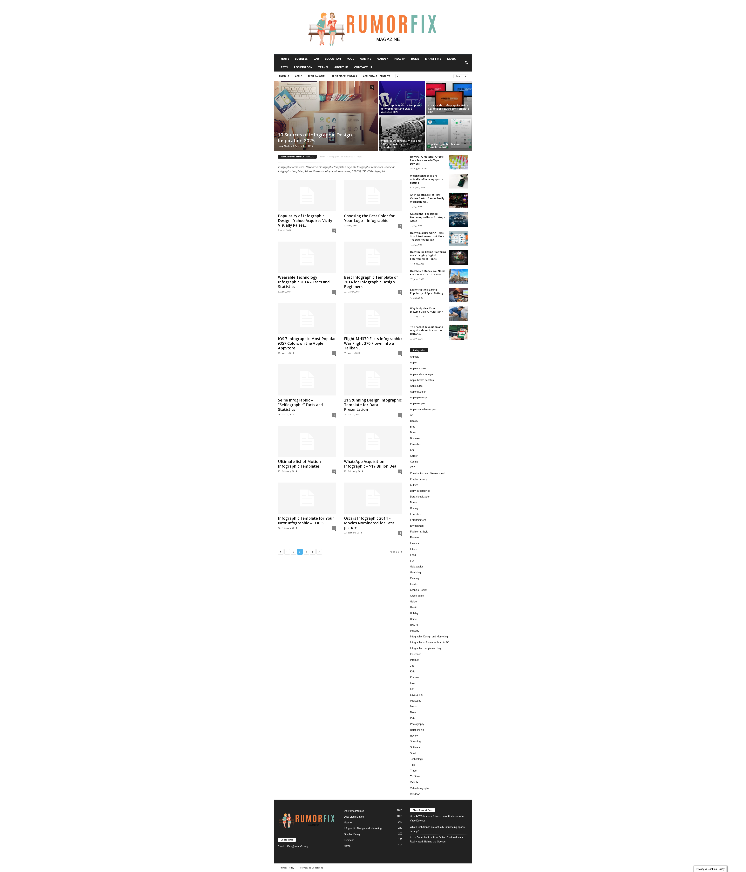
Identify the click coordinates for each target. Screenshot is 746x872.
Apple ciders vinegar (344, 76)
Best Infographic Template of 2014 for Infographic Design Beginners (371, 282)
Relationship (417, 729)
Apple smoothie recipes (423, 409)
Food (350, 58)
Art (411, 415)
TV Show (415, 776)
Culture (414, 485)
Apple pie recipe (419, 397)
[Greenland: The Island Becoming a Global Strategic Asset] (458, 219)
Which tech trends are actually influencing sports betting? (426, 179)
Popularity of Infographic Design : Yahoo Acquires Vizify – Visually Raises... (306, 220)
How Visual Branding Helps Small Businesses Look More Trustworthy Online (427, 236)
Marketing (433, 58)
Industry (414, 630)
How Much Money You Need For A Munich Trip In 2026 (427, 272)
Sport (413, 753)
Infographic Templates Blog (341, 156)
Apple (298, 76)
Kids (412, 671)
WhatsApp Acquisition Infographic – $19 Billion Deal (370, 464)
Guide (413, 601)
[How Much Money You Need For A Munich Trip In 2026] (458, 276)
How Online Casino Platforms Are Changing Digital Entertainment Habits (428, 255)
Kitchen (414, 677)
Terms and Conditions (311, 867)
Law (412, 683)
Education (333, 58)
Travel (323, 67)
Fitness (414, 549)
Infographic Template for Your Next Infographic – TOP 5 (306, 520)
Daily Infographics (420, 490)
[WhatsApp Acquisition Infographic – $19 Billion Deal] (373, 441)
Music (451, 58)
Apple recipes (417, 403)
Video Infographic (420, 788)
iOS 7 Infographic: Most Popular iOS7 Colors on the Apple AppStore (307, 343)
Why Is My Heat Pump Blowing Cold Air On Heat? (426, 309)
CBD (412, 467)
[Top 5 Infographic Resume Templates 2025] (449, 133)
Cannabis (415, 444)
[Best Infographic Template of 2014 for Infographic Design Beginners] (373, 257)
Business (301, 58)
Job (412, 665)
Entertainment (418, 519)
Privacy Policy (287, 867)
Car (316, 58)
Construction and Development (427, 473)
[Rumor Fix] (373, 27)
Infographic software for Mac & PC (429, 642)
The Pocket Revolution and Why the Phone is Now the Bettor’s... (426, 330)
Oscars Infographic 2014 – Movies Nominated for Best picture (369, 523)
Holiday (414, 613)
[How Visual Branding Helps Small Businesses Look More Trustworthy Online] (458, 238)
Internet (414, 659)
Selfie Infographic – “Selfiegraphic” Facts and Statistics (300, 405)
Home (285, 58)
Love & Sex (416, 694)
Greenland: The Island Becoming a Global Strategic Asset (428, 217)
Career (413, 455)
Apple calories (317, 76)
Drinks (413, 502)
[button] (466, 63)
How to (414, 624)
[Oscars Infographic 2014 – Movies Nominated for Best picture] (373, 498)
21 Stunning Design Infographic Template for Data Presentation (373, 405)
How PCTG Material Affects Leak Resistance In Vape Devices (427, 160)
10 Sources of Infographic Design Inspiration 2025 (315, 137)
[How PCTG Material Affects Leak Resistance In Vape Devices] (458, 162)
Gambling (415, 572)
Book (413, 432)
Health (399, 58)
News (413, 712)
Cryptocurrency (418, 479)
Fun (412, 560)
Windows (415, 794)
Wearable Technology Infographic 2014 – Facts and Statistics (304, 282)
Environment (417, 525)
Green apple (417, 595)
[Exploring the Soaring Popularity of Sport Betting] (458, 295)
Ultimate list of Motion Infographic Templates (299, 464)
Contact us (363, 67)
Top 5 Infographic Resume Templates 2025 (444, 145)
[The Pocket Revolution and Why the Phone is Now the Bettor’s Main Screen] (458, 332)
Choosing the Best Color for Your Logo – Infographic (369, 218)
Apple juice (416, 385)
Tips (412, 764)
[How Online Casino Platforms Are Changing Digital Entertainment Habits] (458, 257)
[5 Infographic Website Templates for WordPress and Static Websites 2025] (402, 98)
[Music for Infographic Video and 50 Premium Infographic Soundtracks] (402, 133)
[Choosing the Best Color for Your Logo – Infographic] (373, 195)
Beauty (414, 420)
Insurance (415, 654)
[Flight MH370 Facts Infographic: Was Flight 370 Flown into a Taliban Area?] (373, 318)
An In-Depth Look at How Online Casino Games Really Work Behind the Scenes (437, 839)
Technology (303, 67)
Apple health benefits (376, 76)
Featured (415, 537)
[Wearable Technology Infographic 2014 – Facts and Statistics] (307, 257)
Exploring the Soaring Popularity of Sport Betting (426, 291)
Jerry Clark (284, 146)
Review (414, 735)
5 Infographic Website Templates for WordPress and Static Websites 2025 (401, 109)
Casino (414, 461)
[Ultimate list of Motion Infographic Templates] (307, 441)
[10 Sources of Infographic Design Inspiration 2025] (326, 116)
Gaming (365, 58)
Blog (412, 426)
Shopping (415, 741)
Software (415, 747)
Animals (284, 76)
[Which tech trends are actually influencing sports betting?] (458, 181)
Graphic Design (418, 589)
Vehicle (414, 782)
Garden (383, 58)
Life (412, 689)
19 (372, 86)
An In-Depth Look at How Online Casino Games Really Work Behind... (427, 198)
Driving (414, 508)
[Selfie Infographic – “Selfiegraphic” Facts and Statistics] (307, 379)
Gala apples (417, 566)
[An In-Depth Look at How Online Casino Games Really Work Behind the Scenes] (458, 200)
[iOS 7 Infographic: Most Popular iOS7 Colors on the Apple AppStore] (307, 318)
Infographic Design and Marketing (429, 636)
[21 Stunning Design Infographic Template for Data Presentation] (373, 379)
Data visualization (420, 496)
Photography (417, 724)
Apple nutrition (418, 391)
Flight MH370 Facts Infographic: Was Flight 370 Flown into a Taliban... (373, 343)
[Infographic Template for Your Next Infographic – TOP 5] (307, 498)
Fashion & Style (419, 531)
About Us (341, 67)
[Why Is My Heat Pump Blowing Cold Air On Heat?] (458, 313)
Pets (284, 67)
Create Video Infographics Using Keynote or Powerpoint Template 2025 (448, 109)
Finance (414, 543)
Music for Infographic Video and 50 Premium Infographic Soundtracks (401, 144)
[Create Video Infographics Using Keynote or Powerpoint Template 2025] (449, 98)
